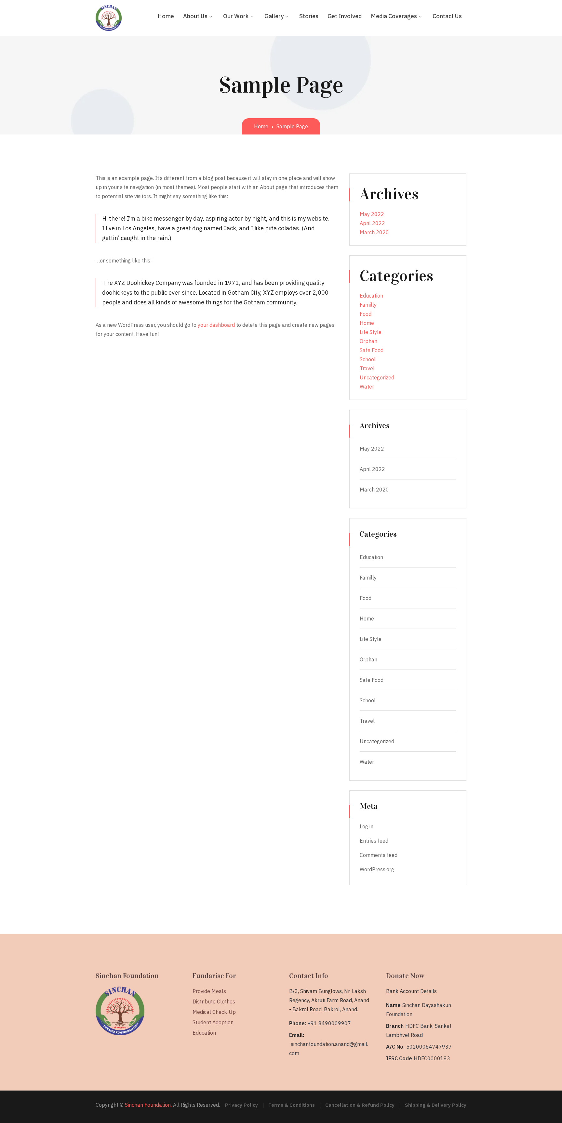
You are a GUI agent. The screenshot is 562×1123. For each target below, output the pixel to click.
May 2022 (372, 214)
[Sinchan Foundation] (109, 17)
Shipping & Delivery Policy (435, 1105)
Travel (367, 368)
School (368, 359)
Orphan (368, 341)
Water (367, 386)
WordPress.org (377, 869)
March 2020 (374, 232)
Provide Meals (209, 991)
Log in (366, 826)
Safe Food (371, 350)
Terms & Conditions (291, 1105)
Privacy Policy (241, 1105)
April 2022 (372, 223)
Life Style (370, 332)
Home (261, 126)
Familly (368, 304)
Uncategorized (377, 377)
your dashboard (216, 325)
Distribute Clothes (214, 1001)
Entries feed (374, 840)
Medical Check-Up (214, 1012)
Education (371, 295)
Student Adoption (213, 1022)
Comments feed (378, 855)
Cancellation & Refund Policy (360, 1105)
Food (365, 314)
